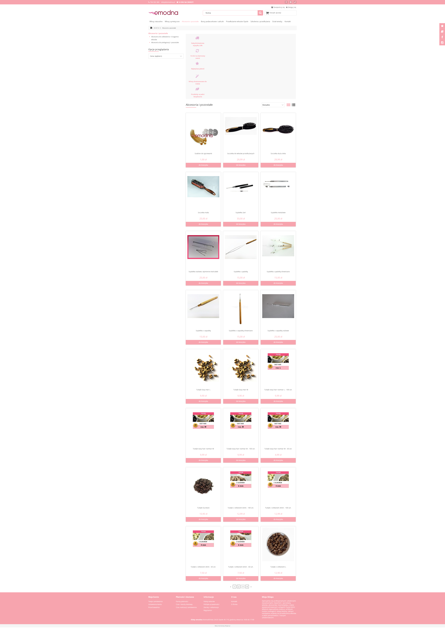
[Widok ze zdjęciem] (288, 104)
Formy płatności (182, 601)
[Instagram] (290, 2)
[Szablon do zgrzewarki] (203, 130)
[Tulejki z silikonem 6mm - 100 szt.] (241, 484)
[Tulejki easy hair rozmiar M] (203, 425)
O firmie (234, 604)
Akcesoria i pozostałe (158, 33)
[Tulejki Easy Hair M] (241, 366)
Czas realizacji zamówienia (186, 607)
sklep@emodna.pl (168, 2)
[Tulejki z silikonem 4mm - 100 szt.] (278, 484)
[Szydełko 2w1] (241, 189)
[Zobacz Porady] (442, 31)
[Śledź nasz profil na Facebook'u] (442, 37)
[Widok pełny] (293, 104)
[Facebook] (286, 2)
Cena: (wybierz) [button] (156, 56)
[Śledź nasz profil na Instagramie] (442, 42)
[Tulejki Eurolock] (203, 484)
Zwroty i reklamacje (211, 607)
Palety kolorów (209, 601)
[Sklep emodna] (163, 12)
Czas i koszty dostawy (184, 604)
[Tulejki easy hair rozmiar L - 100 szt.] (278, 366)
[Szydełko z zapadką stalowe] (278, 307)
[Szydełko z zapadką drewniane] (241, 308)
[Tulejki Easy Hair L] (203, 366)
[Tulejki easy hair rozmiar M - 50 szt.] (278, 425)
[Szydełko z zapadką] (203, 307)
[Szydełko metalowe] (278, 189)
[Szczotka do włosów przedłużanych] (241, 130)
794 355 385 (154, 2)
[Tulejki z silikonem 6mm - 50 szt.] (241, 543)
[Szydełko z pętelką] (241, 248)
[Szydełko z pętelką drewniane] (278, 248)
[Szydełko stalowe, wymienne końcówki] (203, 248)
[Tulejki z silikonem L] (278, 543)
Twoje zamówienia (155, 601)
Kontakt (234, 601)
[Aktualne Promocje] (442, 26)
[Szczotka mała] (203, 189)
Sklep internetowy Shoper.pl (222, 626)
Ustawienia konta (155, 604)
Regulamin (208, 610)
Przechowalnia (154, 607)
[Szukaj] (260, 13)
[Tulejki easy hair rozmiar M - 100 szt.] (241, 425)
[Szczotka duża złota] (278, 130)
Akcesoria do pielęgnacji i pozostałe (165, 42)
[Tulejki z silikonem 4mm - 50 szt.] (203, 543)
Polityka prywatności (211, 604)
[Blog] (295, 2)
